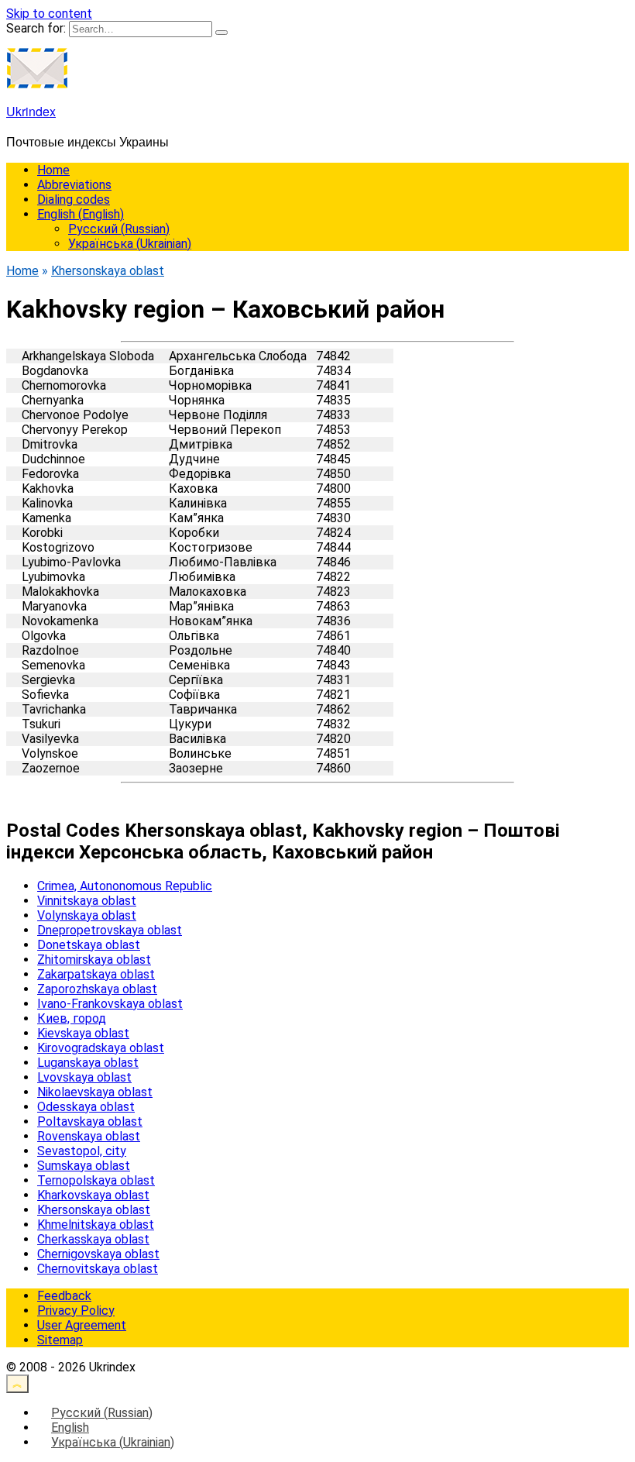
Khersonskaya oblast (93, 1209)
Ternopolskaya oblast (96, 1180)
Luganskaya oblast (88, 1062)
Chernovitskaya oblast (97, 1268)
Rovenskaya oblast (88, 1136)
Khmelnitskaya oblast (95, 1224)
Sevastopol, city (81, 1151)
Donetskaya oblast (88, 944)
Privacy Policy (76, 1310)
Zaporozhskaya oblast (97, 989)
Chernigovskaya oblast (98, 1254)
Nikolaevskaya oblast (95, 1092)
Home (53, 170)
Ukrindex (31, 111)
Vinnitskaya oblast (86, 900)
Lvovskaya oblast (84, 1077)
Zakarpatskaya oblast (96, 974)
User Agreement (81, 1325)
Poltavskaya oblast (89, 1121)
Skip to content (49, 13)
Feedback (64, 1295)
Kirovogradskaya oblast (100, 1048)
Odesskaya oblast (86, 1106)
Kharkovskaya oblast (93, 1195)
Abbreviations (74, 184)
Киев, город (71, 1018)
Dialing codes (73, 199)
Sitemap (60, 1340)
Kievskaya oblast (83, 1033)
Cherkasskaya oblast (93, 1239)
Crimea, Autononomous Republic (124, 886)
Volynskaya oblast (86, 915)
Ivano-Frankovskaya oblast (110, 1003)
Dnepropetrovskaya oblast (109, 930)
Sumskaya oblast (83, 1165)
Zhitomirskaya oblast (94, 959)
